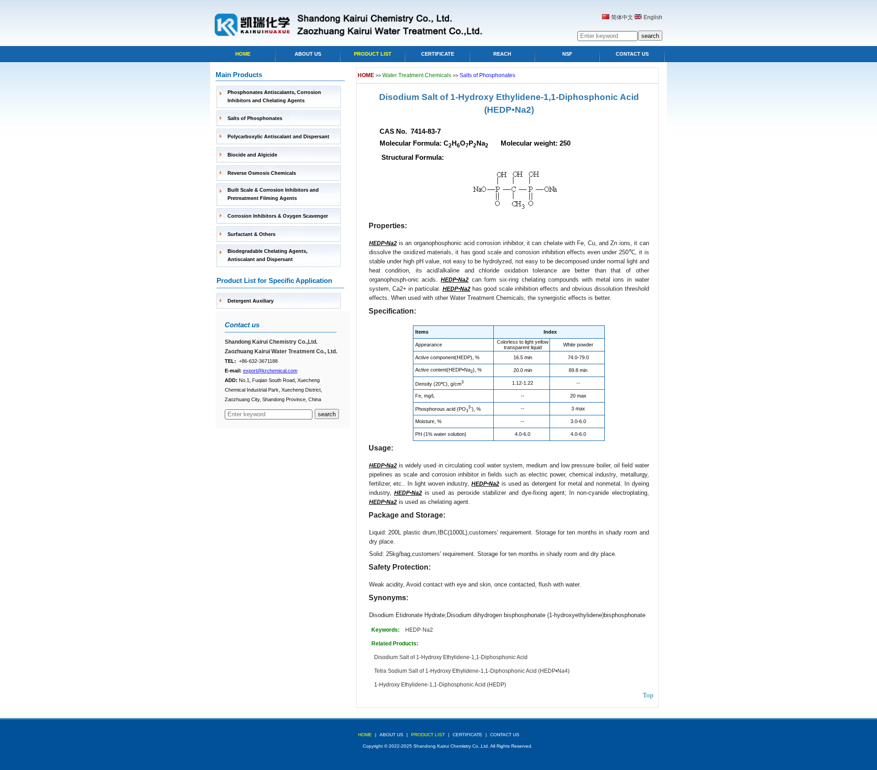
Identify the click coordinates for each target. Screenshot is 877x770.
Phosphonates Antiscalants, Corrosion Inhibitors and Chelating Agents (274, 96)
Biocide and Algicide (252, 154)
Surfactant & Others (251, 234)
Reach (502, 54)
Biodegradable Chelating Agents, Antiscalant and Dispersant (267, 255)
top (648, 695)
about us (391, 734)
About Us (308, 54)
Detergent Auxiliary (250, 301)
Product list (372, 54)
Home (242, 54)
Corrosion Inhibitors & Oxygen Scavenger (277, 216)
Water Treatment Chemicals (416, 75)
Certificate (437, 54)
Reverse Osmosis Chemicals (261, 173)
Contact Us (632, 54)
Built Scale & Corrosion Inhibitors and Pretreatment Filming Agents (273, 194)
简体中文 (622, 17)
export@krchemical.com (270, 370)
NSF (567, 54)
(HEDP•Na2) (509, 110)
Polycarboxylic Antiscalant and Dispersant (278, 136)
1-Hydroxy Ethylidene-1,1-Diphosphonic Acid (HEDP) (440, 684)
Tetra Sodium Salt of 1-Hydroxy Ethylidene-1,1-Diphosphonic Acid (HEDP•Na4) (472, 671)
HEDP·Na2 (419, 630)
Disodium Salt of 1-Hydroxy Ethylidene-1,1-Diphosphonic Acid (509, 97)
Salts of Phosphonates (254, 118)
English (653, 17)
